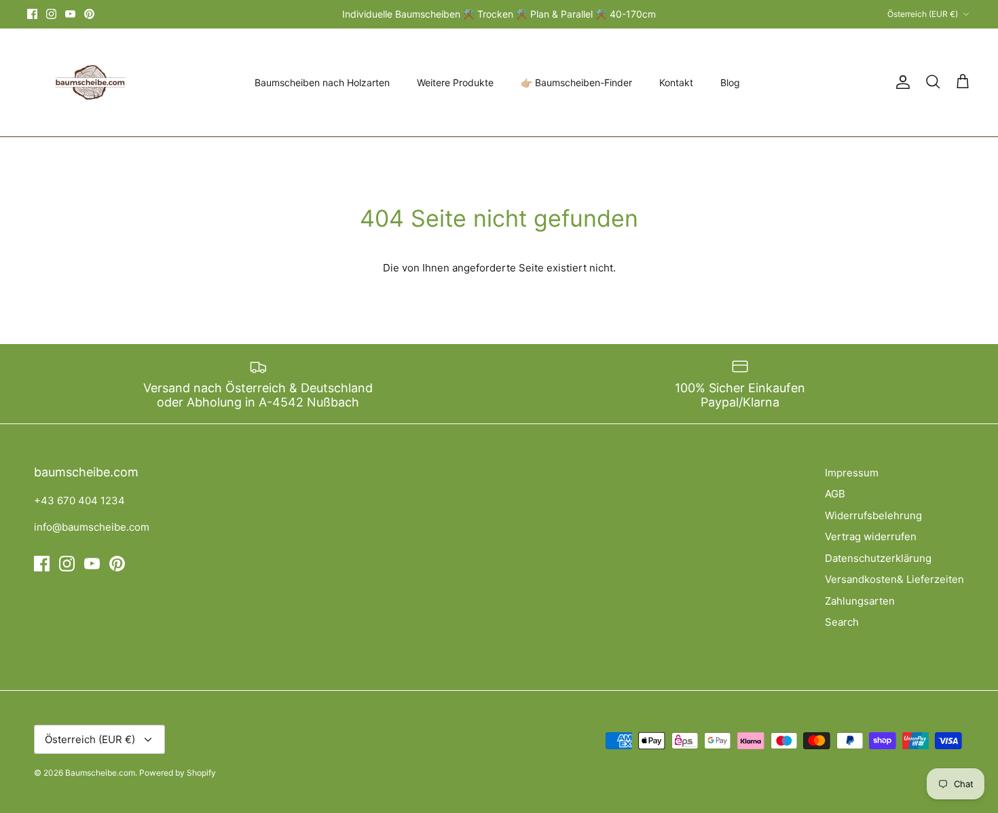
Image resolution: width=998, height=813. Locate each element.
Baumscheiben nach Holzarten (322, 82)
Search (842, 622)
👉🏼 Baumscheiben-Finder (576, 82)
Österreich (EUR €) (922, 14)
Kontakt (676, 82)
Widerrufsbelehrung (873, 515)
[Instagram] (51, 14)
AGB (835, 493)
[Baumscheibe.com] (88, 82)
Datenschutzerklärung (878, 558)
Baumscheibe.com (100, 773)
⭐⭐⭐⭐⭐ (554, 19)
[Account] (900, 82)
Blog (730, 82)
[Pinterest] (89, 14)
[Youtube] (70, 14)
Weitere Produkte (455, 82)
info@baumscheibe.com (91, 527)
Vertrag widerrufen (871, 536)
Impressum (852, 472)
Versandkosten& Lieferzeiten (894, 579)
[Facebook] (32, 14)
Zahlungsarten (860, 600)
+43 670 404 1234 (79, 500)
